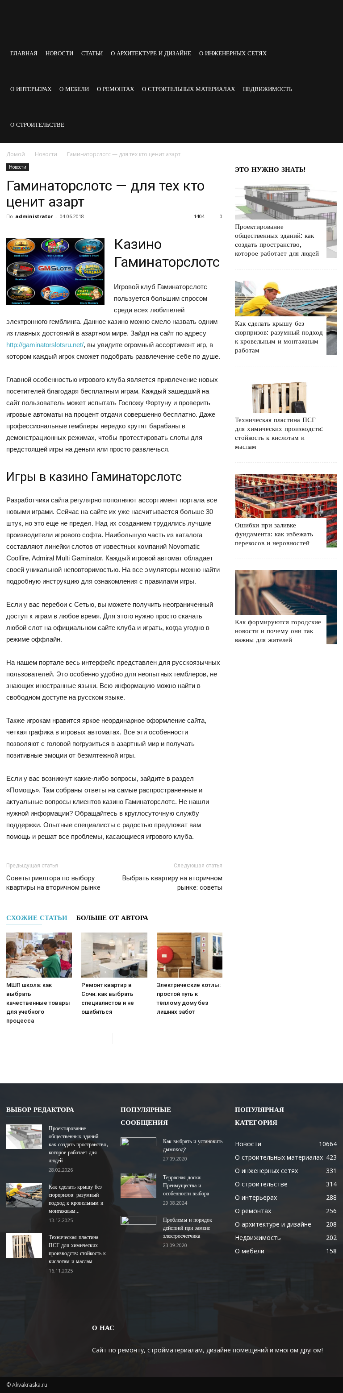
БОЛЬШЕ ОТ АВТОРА (112, 918)
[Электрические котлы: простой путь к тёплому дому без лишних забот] (189, 955)
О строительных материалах (188, 89)
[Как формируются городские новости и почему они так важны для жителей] (286, 607)
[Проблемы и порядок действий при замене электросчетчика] (138, 1228)
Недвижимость (267, 89)
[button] (326, 71)
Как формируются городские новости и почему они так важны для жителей (278, 631)
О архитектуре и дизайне (151, 53)
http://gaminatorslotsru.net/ (45, 344)
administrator (34, 216)
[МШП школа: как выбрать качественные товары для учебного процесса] (39, 955)
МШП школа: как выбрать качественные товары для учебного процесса (38, 1003)
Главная (24, 53)
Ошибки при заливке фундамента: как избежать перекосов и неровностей (274, 534)
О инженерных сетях (233, 53)
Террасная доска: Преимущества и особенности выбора (186, 1185)
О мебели (74, 89)
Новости (59, 53)
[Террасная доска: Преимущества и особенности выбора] (138, 1185)
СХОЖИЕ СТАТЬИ (36, 918)
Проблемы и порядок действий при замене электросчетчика (187, 1228)
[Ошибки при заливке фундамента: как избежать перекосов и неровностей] (286, 510)
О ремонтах (115, 89)
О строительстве (37, 124)
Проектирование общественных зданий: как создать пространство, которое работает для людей (78, 1144)
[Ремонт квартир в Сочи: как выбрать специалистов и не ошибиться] (114, 955)
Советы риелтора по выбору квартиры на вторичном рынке (53, 882)
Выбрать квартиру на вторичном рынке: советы (172, 882)
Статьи (92, 53)
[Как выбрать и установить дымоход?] (138, 1149)
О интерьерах (30, 89)
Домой (15, 154)
